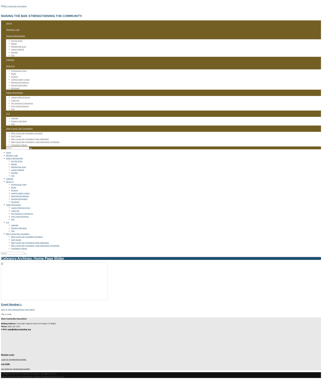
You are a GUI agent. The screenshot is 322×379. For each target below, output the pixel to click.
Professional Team (19, 71)
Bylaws (14, 43)
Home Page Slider (26, 309)
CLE (8, 113)
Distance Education (19, 121)
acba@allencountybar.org (19, 329)
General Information (19, 85)
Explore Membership (15, 36)
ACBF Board (16, 136)
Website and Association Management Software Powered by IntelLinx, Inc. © (32, 376)
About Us (10, 66)
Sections (14, 76)
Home (9, 23)
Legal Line (15, 100)
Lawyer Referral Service (20, 97)
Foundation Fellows (19, 145)
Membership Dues (18, 46)
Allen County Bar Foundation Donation (27, 133)
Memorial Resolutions (20, 82)
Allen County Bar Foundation (19, 128)
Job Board (15, 88)
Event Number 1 (11, 304)
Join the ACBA (16, 41)
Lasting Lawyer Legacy (20, 79)
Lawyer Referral (17, 49)
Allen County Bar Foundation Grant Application (30, 139)
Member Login (13, 30)
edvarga (16, 309)
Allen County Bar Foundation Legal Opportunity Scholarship (35, 142)
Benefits (14, 52)
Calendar (10, 60)
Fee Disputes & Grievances (22, 103)
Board (13, 74)
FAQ (13, 55)
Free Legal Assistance (20, 106)
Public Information (14, 93)
